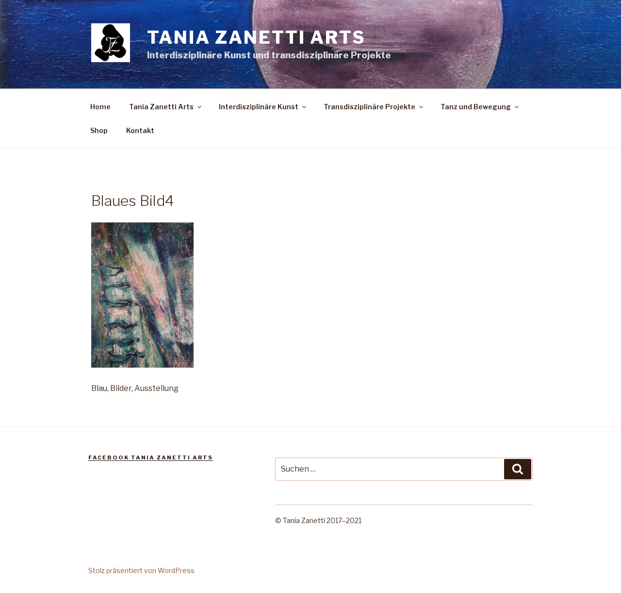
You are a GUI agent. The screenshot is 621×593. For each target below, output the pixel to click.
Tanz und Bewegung (476, 106)
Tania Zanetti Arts (256, 37)
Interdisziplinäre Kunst (258, 106)
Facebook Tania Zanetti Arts (150, 457)
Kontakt (140, 130)
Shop (99, 130)
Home (100, 106)
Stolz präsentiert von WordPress (141, 570)
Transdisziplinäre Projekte (369, 106)
